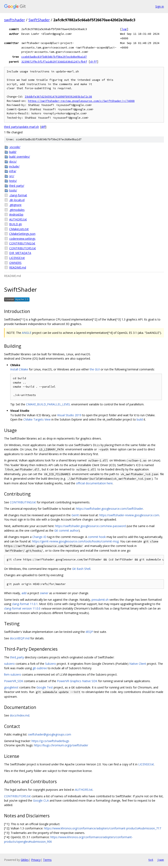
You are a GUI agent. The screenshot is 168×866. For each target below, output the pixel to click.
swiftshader (14, 19)
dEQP (89, 632)
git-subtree (40, 668)
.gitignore (15, 205)
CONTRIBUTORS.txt (22, 248)
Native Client (137, 664)
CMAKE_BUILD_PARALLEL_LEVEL (48, 404)
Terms (47, 860)
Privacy (36, 860)
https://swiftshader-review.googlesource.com (129, 515)
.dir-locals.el (17, 200)
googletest (11, 687)
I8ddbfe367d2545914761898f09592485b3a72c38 (58, 96)
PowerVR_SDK (13, 681)
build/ (12, 152)
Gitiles (25, 860)
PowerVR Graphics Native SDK (77, 681)
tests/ (13, 181)
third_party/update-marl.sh (21, 127)
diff (93, 61)
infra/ (12, 171)
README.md (17, 267)
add (24, 593)
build (140, 419)
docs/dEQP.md (20, 638)
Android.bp (16, 214)
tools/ (13, 190)
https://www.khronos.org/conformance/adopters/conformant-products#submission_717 (102, 828)
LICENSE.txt (17, 258)
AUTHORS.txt (18, 219)
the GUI (95, 369)
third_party (17, 657)
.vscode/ (14, 147)
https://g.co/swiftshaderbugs (50, 741)
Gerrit (75, 515)
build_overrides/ (19, 157)
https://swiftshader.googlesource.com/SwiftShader (109, 509)
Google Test (44, 687)
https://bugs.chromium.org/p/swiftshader (61, 745)
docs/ (13, 161)
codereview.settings (22, 239)
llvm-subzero (12, 674)
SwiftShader (39, 19)
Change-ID (39, 537)
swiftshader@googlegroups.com (49, 734)
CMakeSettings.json (22, 234)
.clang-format (18, 195)
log (124, 29)
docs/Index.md (19, 715)
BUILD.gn (15, 224)
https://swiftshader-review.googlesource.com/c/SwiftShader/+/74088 (81, 101)
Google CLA (41, 800)
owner (44, 593)
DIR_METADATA (20, 253)
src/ (11, 176)
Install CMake (19, 369)
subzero (9, 664)
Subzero (50, 664)
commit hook (97, 537)
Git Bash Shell (81, 569)
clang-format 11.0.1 (25, 604)
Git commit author (66, 530)
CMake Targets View (37, 419)
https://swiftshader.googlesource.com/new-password (90, 526)
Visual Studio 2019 (69, 415)
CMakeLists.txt (19, 229)
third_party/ (16, 186)
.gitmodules (17, 210)
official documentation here (94, 483)
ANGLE (26, 333)
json (160, 860)
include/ (14, 166)
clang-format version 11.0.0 (22, 608)
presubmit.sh (100, 600)
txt (150, 860)
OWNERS (15, 263)
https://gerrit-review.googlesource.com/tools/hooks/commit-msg (75, 541)
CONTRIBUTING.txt (22, 243)
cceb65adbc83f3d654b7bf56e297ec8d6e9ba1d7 (54, 56)
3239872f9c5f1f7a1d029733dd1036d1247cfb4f (54, 61)
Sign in (159, 6)
